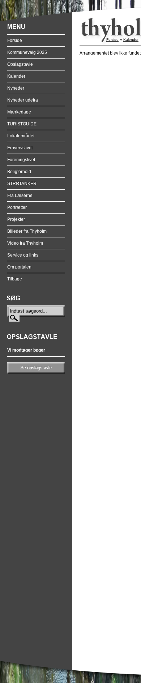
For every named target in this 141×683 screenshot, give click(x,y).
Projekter (16, 219)
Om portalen (19, 267)
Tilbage (14, 279)
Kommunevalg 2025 (27, 52)
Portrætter (17, 207)
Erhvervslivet (20, 147)
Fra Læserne (20, 195)
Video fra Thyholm (25, 243)
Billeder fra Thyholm (27, 231)
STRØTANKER (22, 183)
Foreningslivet (21, 159)
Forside (14, 40)
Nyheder (15, 88)
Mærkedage (19, 112)
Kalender (16, 76)
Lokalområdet (20, 135)
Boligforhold (19, 171)
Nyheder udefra (22, 100)
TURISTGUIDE (22, 123)
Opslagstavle (20, 64)
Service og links (22, 255)
